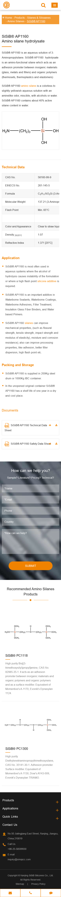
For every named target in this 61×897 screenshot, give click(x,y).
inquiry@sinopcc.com (19, 859)
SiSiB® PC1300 (16, 748)
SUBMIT (30, 566)
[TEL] (30, 893)
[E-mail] (10, 893)
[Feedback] (51, 893)
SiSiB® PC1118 (16, 655)
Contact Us (9, 824)
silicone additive (46, 281)
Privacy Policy (38, 884)
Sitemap (20, 884)
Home (8, 17)
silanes (29, 322)
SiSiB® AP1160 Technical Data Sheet (26, 428)
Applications (10, 808)
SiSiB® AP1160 (36, 21)
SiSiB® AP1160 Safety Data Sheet (31, 443)
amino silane (28, 85)
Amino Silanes (15, 21)
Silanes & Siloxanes (39, 17)
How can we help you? (30, 471)
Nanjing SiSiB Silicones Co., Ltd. (37, 875)
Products (19, 17)
